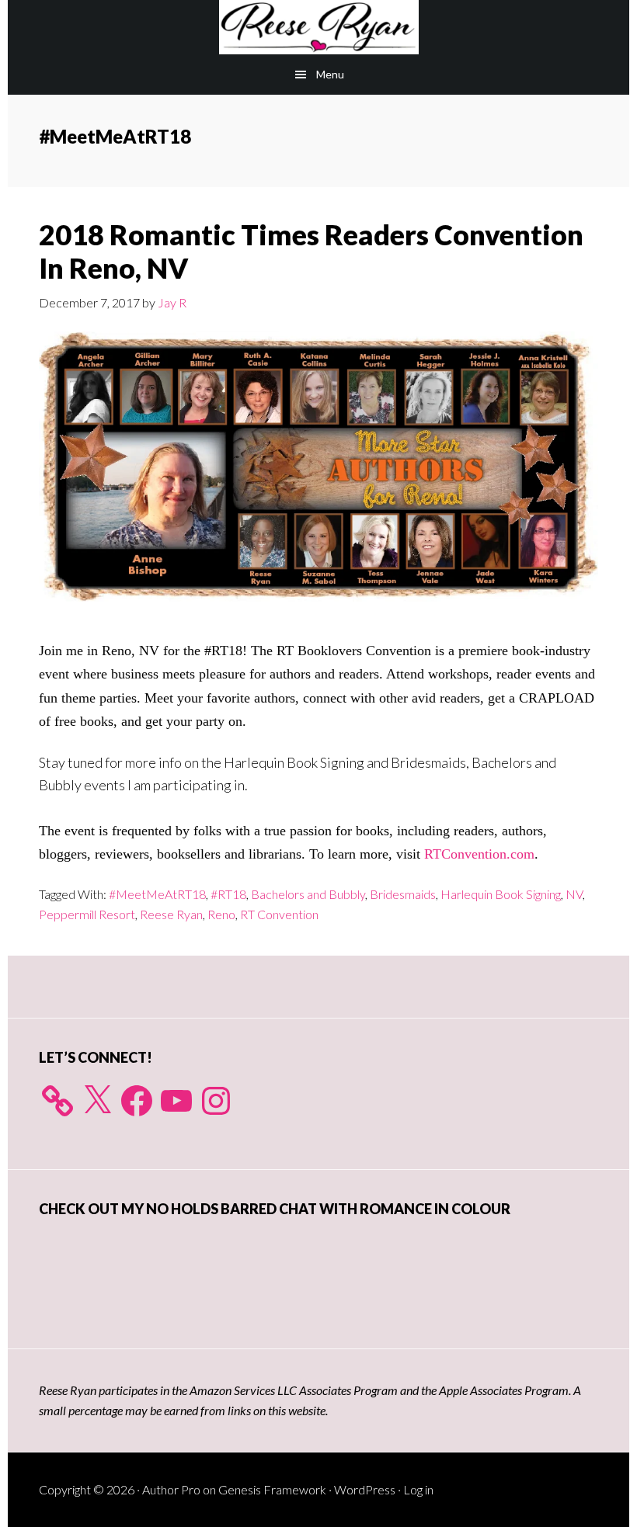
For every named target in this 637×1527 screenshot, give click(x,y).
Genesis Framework (272, 1489)
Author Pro (171, 1489)
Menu (330, 74)
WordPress (364, 1489)
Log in (418, 1489)
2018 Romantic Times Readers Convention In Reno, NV (311, 251)
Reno (221, 914)
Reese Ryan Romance (318, 27)
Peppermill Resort (87, 914)
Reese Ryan (171, 914)
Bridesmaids (403, 894)
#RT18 (228, 894)
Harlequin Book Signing (500, 894)
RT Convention (279, 914)
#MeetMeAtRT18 (157, 894)
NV (574, 894)
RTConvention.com (479, 854)
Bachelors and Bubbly (308, 894)
